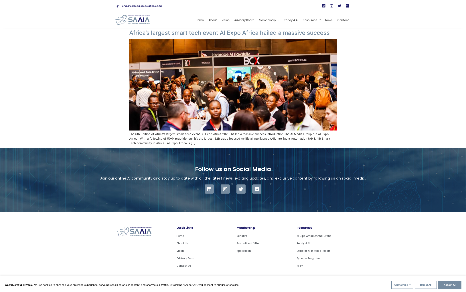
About (213, 20)
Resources (310, 20)
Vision (226, 20)
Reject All (426, 284)
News (329, 20)
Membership (267, 20)
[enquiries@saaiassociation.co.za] (117, 6)
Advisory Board (244, 20)
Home (200, 20)
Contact (343, 20)
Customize (401, 284)
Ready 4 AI (291, 20)
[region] (233, 284)
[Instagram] (331, 6)
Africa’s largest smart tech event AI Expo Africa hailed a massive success (229, 32)
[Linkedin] (324, 6)
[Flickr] (347, 6)
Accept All (450, 284)
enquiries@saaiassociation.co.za (142, 6)
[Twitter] (339, 6)
